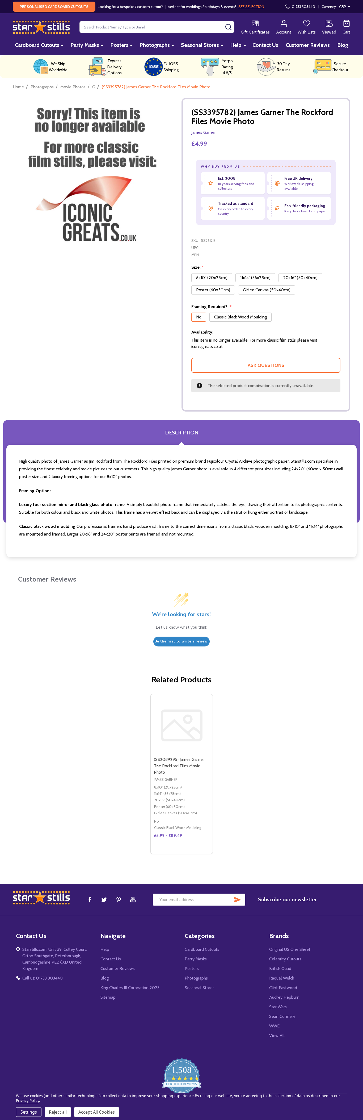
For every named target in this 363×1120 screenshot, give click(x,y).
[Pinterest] (118, 899)
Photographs (155, 45)
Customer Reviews (308, 45)
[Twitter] (104, 899)
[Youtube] (133, 899)
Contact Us (265, 45)
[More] (62, 45)
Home (18, 86)
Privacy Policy (27, 1100)
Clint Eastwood (283, 987)
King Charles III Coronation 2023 (129, 987)
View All (277, 1035)
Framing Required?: (211, 306)
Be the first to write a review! (181, 641)
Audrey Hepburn (284, 997)
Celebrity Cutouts (285, 958)
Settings (28, 1112)
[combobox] (156, 27)
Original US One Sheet (289, 949)
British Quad (280, 968)
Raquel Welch (281, 978)
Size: (197, 267)
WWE (274, 1025)
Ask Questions (266, 365)
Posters (119, 45)
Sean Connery (282, 1016)
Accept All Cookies (96, 1112)
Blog (342, 45)
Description (181, 432)
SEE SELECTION (251, 6)
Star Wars (278, 1006)
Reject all (58, 1112)
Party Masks (84, 45)
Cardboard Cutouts (37, 45)
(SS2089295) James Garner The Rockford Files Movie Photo (179, 766)
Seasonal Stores (200, 45)
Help (235, 45)
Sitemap (108, 997)
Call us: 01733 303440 (42, 978)
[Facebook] (90, 899)
